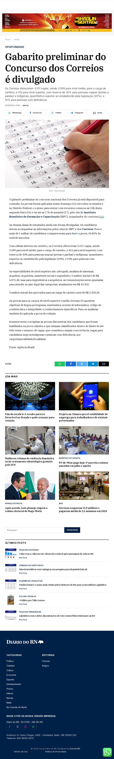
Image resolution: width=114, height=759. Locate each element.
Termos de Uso (21, 751)
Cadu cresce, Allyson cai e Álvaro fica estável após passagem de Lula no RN (56, 554)
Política (23, 558)
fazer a (76, 233)
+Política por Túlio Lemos (32, 600)
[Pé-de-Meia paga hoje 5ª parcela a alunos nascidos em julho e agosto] (84, 440)
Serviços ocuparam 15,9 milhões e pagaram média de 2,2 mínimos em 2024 (83, 509)
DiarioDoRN (75, 748)
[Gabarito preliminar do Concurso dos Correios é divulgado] (57, 154)
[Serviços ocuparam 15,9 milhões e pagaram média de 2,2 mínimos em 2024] (84, 485)
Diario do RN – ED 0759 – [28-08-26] (25, 722)
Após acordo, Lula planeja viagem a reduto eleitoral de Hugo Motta (26, 509)
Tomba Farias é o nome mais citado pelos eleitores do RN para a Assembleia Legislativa (62, 585)
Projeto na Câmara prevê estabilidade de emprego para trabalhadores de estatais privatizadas (83, 417)
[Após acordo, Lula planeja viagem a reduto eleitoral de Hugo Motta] (30, 485)
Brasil (26, 105)
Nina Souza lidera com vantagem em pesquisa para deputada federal (53, 569)
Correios (87, 229)
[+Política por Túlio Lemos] (10, 600)
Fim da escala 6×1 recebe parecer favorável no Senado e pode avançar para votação (29, 417)
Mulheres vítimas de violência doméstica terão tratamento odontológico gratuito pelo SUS (29, 461)
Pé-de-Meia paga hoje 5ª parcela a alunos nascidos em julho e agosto (83, 464)
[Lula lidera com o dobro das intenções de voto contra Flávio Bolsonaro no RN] (10, 615)
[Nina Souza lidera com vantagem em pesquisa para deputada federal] (10, 569)
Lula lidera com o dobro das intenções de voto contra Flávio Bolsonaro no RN (57, 615)
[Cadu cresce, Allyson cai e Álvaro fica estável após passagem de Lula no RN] (10, 553)
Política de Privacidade (55, 751)
